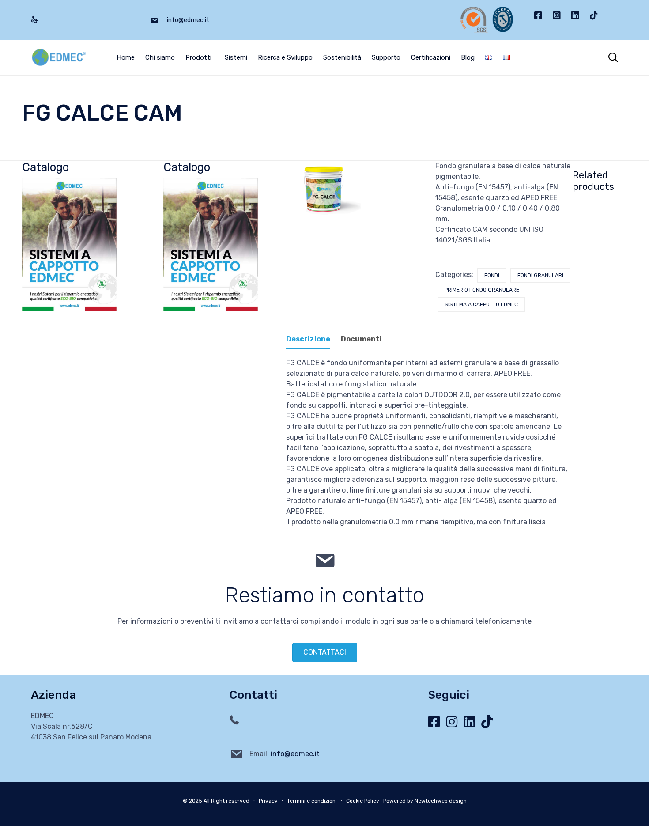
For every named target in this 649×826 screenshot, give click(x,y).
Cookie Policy (362, 801)
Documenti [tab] (361, 339)
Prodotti (198, 57)
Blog (468, 57)
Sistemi (236, 57)
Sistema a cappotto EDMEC (481, 304)
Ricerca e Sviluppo (285, 57)
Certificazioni (430, 57)
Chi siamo (160, 57)
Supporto (386, 57)
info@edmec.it (295, 754)
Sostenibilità (342, 57)
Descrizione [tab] (308, 339)
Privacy (268, 801)
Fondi (491, 275)
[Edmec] (59, 57)
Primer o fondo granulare (482, 290)
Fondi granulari (540, 275)
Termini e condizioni (312, 801)
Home (126, 57)
